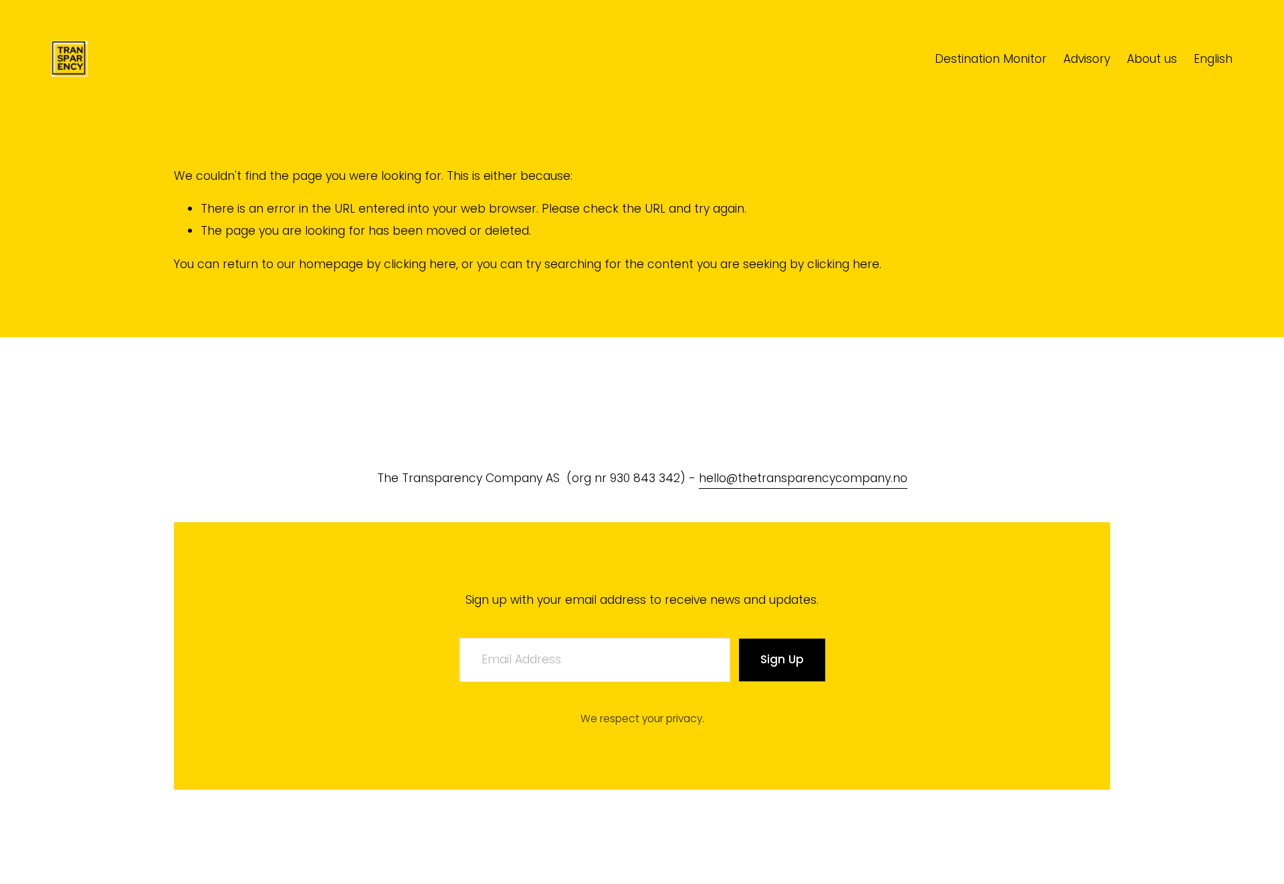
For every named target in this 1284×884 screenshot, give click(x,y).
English (1213, 59)
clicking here (420, 264)
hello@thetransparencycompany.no (803, 478)
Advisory (1086, 59)
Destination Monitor (991, 59)
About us (1152, 59)
